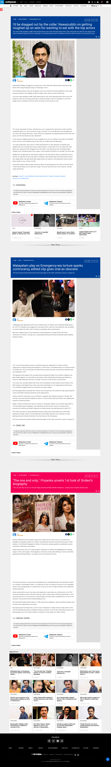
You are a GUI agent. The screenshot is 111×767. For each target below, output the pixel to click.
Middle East (38, 5)
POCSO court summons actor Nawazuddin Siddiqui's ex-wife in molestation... (20, 699)
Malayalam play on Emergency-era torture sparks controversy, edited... (20, 672)
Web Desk (20, 81)
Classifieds (32, 2)
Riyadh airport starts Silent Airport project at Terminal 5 (66, 232)
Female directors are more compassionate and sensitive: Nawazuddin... (89, 725)
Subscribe (38, 2)
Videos (13, 228)
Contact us (51, 754)
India (21, 5)
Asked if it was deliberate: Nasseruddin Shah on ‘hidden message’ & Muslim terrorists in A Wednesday (39, 177)
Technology (68, 5)
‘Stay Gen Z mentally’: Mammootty (41, 232)
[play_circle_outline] (22, 220)
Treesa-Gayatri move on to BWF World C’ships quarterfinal (87, 233)
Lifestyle (76, 5)
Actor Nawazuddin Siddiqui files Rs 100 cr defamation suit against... (67, 699)
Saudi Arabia (59, 228)
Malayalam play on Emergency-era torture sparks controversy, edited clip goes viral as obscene (48, 267)
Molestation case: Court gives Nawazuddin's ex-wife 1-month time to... (90, 672)
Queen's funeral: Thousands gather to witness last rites (21, 232)
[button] (2, 2)
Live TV (26, 2)
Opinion (31, 5)
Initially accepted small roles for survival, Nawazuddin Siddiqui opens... (66, 725)
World (25, 5)
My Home (15, 5)
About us (45, 754)
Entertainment (59, 5)
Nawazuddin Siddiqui (20, 185)
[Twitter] (68, 80)
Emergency (18, 425)
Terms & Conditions (68, 754)
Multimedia (84, 5)
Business (45, 5)
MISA (23, 425)
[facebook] (66, 80)
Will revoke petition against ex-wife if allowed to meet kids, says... (90, 699)
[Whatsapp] (71, 80)
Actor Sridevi (26, 618)
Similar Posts (13, 652)
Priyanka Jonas (19, 618)
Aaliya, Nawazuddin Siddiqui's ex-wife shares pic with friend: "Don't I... (43, 699)
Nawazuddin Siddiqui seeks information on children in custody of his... (19, 725)
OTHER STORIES (15, 212)
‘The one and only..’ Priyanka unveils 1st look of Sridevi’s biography (53, 482)
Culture (85, 748)
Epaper (21, 2)
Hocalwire (66, 761)
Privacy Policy (59, 754)
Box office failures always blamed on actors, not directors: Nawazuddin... (42, 725)
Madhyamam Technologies (53, 761)
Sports (51, 5)
